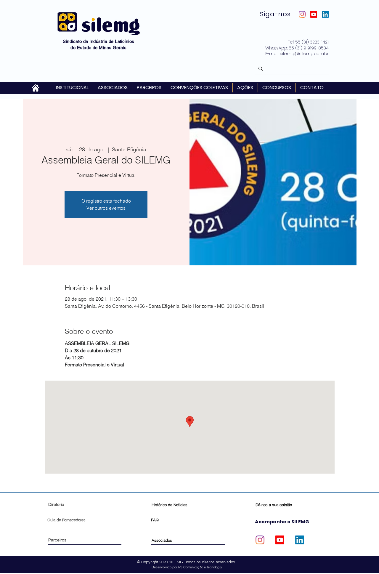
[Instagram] (302, 14)
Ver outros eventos (106, 208)
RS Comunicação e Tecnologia (200, 567)
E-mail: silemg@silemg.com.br (297, 54)
